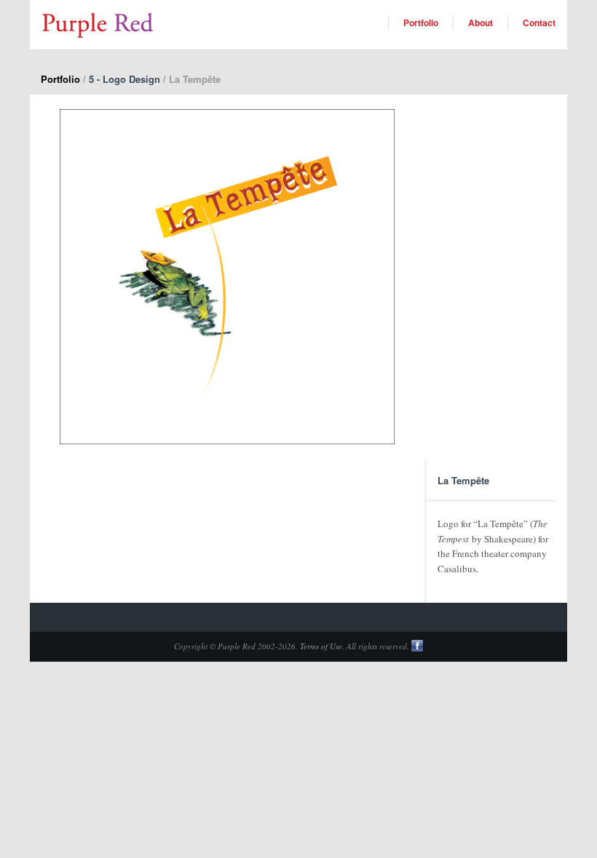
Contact (539, 22)
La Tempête (463, 480)
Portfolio (420, 22)
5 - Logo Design (124, 79)
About (480, 22)
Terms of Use (321, 646)
